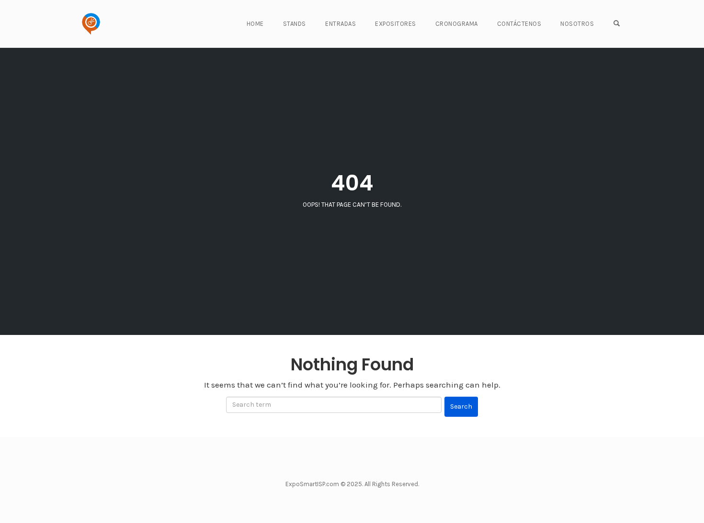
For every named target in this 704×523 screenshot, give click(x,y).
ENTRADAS (340, 23)
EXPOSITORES (395, 23)
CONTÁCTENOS (519, 23)
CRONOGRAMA (456, 23)
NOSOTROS (577, 23)
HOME (255, 23)
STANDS (294, 23)
